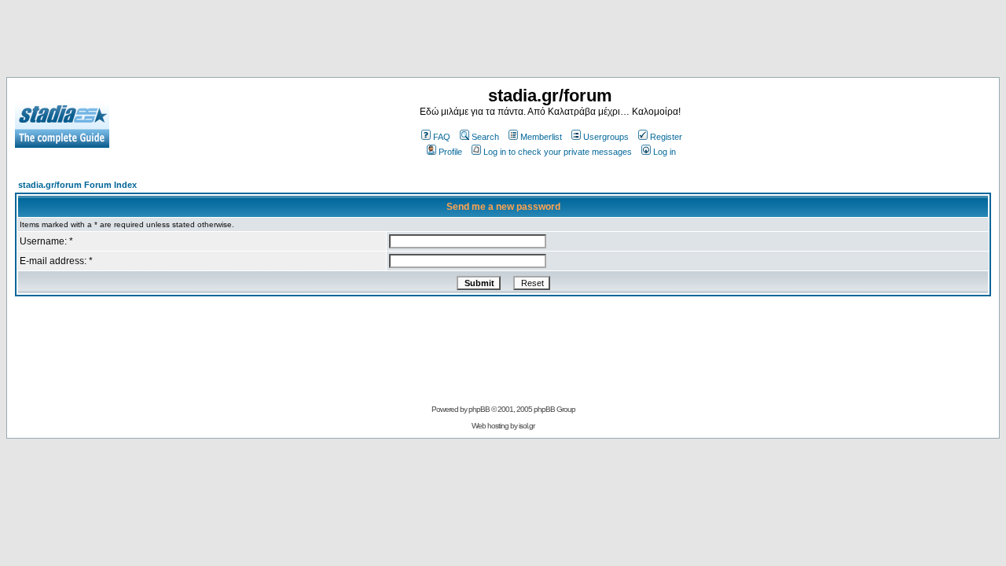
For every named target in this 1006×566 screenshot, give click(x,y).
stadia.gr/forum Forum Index (77, 184)
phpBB (479, 409)
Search (485, 137)
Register (666, 137)
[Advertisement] (503, 41)
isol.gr (526, 425)
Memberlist (541, 137)
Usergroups (606, 137)
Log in (664, 151)
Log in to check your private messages (557, 151)
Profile (450, 151)
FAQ (441, 137)
